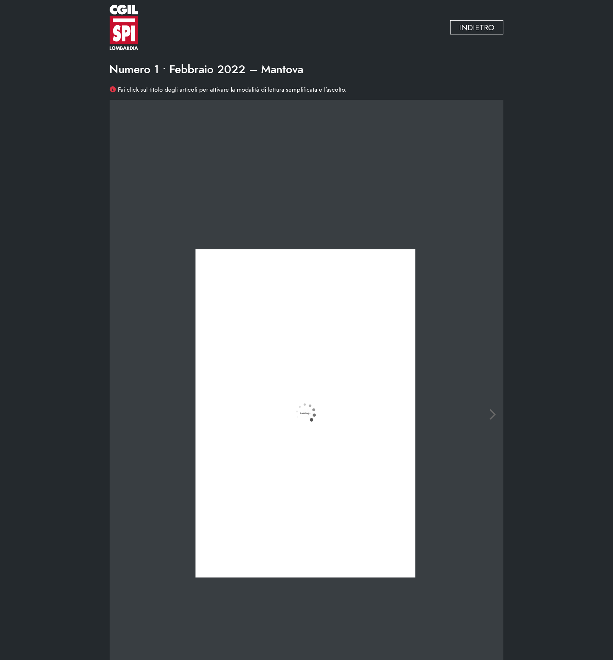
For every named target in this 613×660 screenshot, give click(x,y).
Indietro (477, 27)
